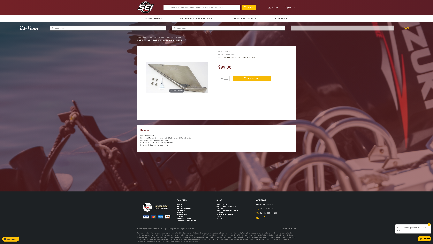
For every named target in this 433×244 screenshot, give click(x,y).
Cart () (292, 7)
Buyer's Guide (182, 214)
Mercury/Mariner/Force (227, 210)
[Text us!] (424, 239)
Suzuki (219, 216)
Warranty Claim (184, 218)
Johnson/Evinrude (224, 214)
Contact (180, 216)
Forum (179, 204)
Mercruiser (221, 204)
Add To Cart (254, 78)
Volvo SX (220, 208)
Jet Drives (221, 218)
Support (180, 212)
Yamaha (219, 212)
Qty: (221, 78)
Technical (181, 210)
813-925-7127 (268, 208)
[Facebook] (265, 218)
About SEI (181, 207)
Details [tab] (144, 130)
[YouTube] (258, 218)
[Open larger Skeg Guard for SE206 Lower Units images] (177, 77)
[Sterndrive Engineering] (145, 7)
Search (251, 7)
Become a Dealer (184, 208)
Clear (406, 28)
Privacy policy (288, 229)
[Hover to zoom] (177, 77)
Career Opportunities (186, 220)
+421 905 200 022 (270, 213)
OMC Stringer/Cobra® (226, 207)
